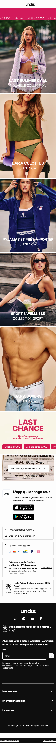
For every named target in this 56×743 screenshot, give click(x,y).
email (4, 650)
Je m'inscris (46, 567)
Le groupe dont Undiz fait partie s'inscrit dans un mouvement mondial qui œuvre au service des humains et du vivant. (32, 591)
